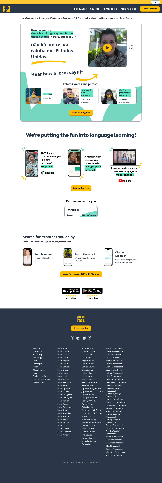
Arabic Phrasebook (114, 348)
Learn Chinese (63, 351)
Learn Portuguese (28, 18)
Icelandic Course (88, 379)
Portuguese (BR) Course (92, 410)
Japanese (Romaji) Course (92, 391)
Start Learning (150, 8)
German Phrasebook (114, 367)
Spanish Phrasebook (114, 436)
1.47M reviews (92, 298)
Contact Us (37, 351)
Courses (94, 8)
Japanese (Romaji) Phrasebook (113, 394)
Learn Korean (63, 391)
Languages (80, 8)
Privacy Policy (81, 462)
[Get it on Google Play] (92, 291)
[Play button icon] (107, 47)
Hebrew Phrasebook (114, 373)
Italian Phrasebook (114, 385)
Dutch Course (87, 357)
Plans (35, 360)
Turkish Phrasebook (114, 449)
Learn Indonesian (64, 382)
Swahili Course (88, 428)
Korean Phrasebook (114, 399)
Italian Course (87, 385)
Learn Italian (62, 385)
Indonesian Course (89, 382)
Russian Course (88, 416)
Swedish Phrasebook (114, 443)
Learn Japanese (63, 388)
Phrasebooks (110, 8)
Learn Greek (62, 370)
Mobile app (37, 357)
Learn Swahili (62, 419)
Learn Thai (61, 425)
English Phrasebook (114, 360)
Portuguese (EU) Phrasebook (75, 18)
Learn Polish (62, 404)
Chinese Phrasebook (114, 351)
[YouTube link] (84, 338)
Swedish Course (88, 432)
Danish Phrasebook (114, 354)
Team (35, 367)
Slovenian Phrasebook (115, 428)
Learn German (63, 367)
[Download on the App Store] (71, 291)
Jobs (35, 373)
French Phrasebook (114, 363)
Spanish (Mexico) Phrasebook (113, 432)
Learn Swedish (63, 422)
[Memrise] (6, 8)
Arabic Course (87, 348)
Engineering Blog (40, 376)
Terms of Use (68, 462)
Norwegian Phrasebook (116, 405)
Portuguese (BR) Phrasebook (113, 415)
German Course (88, 367)
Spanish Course (88, 425)
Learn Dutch (62, 357)
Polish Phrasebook (114, 411)
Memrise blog (128, 8)
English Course (88, 360)
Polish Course (87, 407)
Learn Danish (63, 354)
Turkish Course (88, 438)
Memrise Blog (39, 370)
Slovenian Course (89, 419)
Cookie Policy (94, 462)
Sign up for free (81, 188)
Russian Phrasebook (114, 425)
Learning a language (41, 379)
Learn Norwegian (64, 398)
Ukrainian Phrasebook (115, 452)
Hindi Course (87, 376)
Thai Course (87, 435)
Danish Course (88, 354)
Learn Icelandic (63, 379)
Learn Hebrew (63, 373)
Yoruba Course (88, 444)
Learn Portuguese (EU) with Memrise (81, 274)
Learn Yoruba (63, 435)
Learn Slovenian (64, 413)
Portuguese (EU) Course (49, 18)
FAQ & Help (37, 354)
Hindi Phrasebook (113, 376)
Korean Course (88, 394)
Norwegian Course (89, 401)
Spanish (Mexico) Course (92, 422)
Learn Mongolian (64, 394)
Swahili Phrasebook (114, 439)
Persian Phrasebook (114, 408)
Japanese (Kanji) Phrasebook (112, 389)
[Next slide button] (131, 47)
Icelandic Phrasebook (115, 379)
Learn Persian (63, 401)
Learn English (63, 360)
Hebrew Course (88, 373)
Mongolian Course (89, 398)
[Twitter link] (78, 338)
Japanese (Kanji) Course (91, 388)
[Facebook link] (72, 338)
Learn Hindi (62, 376)
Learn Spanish (63, 416)
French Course (88, 363)
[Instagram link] (89, 338)
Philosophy (37, 363)
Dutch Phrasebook (114, 357)
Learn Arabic (62, 348)
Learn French (62, 363)
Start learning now (81, 112)
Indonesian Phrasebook (116, 382)
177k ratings (71, 298)
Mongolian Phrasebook (116, 402)
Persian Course (88, 404)
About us (37, 348)
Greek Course (87, 370)
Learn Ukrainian (64, 432)
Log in (155, 2)
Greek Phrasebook (114, 370)
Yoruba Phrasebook (114, 455)
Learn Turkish (63, 428)
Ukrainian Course (89, 441)
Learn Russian (63, 410)
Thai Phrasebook (113, 446)
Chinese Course (88, 351)
